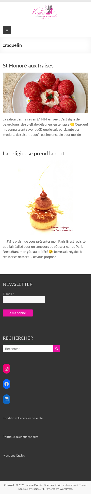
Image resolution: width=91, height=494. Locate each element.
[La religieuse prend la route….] (45, 162)
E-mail (8, 294)
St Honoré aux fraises (28, 65)
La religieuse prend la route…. (38, 153)
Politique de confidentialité (20, 436)
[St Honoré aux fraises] (45, 75)
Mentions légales (14, 455)
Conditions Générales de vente (23, 418)
